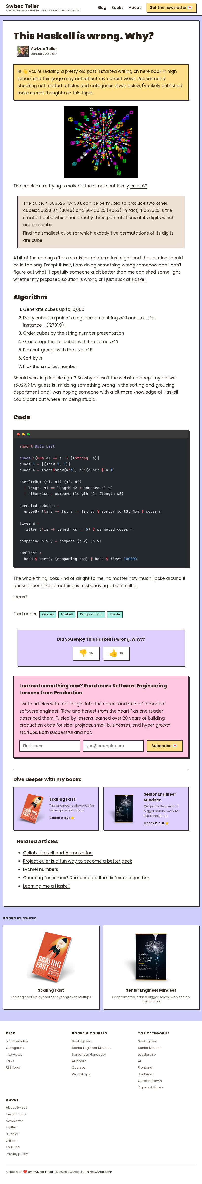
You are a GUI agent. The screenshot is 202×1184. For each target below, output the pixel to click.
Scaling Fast (81, 1041)
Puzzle (115, 614)
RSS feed (13, 1067)
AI (139, 1061)
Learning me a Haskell (46, 886)
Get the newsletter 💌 (170, 7)
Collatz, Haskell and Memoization (58, 853)
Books (117, 7)
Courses (78, 1067)
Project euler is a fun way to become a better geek (77, 861)
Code (21, 417)
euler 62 (138, 186)
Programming (91, 614)
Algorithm (30, 297)
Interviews (14, 1054)
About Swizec (17, 1107)
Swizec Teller (43, 7)
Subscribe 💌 (165, 746)
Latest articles (17, 1041)
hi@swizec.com (99, 1171)
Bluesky (12, 1134)
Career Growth (150, 1080)
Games (48, 614)
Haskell (139, 279)
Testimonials (16, 1114)
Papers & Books (150, 1087)
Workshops (81, 1074)
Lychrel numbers (40, 869)
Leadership (147, 1054)
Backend (145, 1074)
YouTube (13, 1147)
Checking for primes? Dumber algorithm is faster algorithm (86, 878)
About (135, 7)
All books (79, 1061)
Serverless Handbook (89, 1054)
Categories (15, 1047)
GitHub (11, 1140)
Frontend (145, 1067)
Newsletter (14, 1121)
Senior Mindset (150, 1047)
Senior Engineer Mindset (91, 1047)
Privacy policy (17, 1153)
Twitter (11, 1127)
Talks (10, 1061)
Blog (102, 7)
